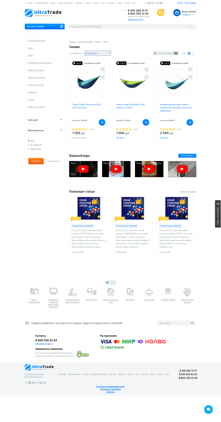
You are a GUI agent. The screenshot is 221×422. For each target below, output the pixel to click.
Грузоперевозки (41, 3)
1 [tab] (107, 282)
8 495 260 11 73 (138, 10)
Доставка (29, 3)
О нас (103, 3)
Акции (119, 3)
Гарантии (79, 3)
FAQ (133, 3)
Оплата (52, 3)
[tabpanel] (34, 295)
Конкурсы (110, 392)
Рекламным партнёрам (110, 389)
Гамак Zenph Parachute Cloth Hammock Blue (86, 106)
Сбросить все (53, 161)
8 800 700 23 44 (138, 14)
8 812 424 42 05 (188, 374)
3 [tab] (113, 282)
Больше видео (187, 156)
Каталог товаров (35, 26)
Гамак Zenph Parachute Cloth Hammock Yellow (130, 106)
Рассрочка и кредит (65, 3)
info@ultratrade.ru (44, 343)
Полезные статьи (82, 191)
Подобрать (36, 161)
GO (192, 323)
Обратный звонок (135, 19)
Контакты (111, 3)
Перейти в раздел (188, 191)
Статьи (96, 3)
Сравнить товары (166, 53)
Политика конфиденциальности (110, 386)
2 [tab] (110, 282)
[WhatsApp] (146, 3)
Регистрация (190, 2)
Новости (88, 3)
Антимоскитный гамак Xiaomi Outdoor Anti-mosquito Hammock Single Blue (176, 107)
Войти (180, 2)
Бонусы (127, 3)
